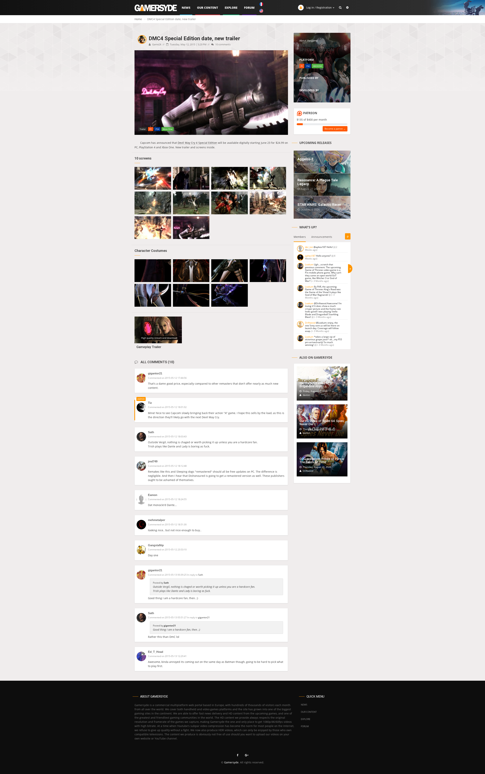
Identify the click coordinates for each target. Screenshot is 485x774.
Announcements (321, 237)
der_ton (309, 247)
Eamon (152, 495)
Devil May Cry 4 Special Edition (197, 143)
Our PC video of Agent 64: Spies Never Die (322, 422)
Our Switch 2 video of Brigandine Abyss (314, 384)
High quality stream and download (159, 337)
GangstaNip (156, 545)
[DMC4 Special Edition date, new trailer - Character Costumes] (153, 270)
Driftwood (310, 322)
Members (300, 237)
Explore (231, 7)
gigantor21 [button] (204, 617)
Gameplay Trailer (148, 347)
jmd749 (152, 461)
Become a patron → (335, 128)
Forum (249, 7)
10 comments (223, 44)
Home (138, 19)
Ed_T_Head (155, 651)
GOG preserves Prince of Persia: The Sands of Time (322, 460)
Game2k (156, 44)
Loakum (309, 264)
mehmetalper (156, 520)
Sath (151, 432)
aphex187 (310, 255)
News (186, 7)
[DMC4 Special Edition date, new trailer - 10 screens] (153, 178)
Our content (207, 7)
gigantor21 (155, 373)
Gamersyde (231, 762)
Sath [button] (200, 574)
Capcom (304, 82)
